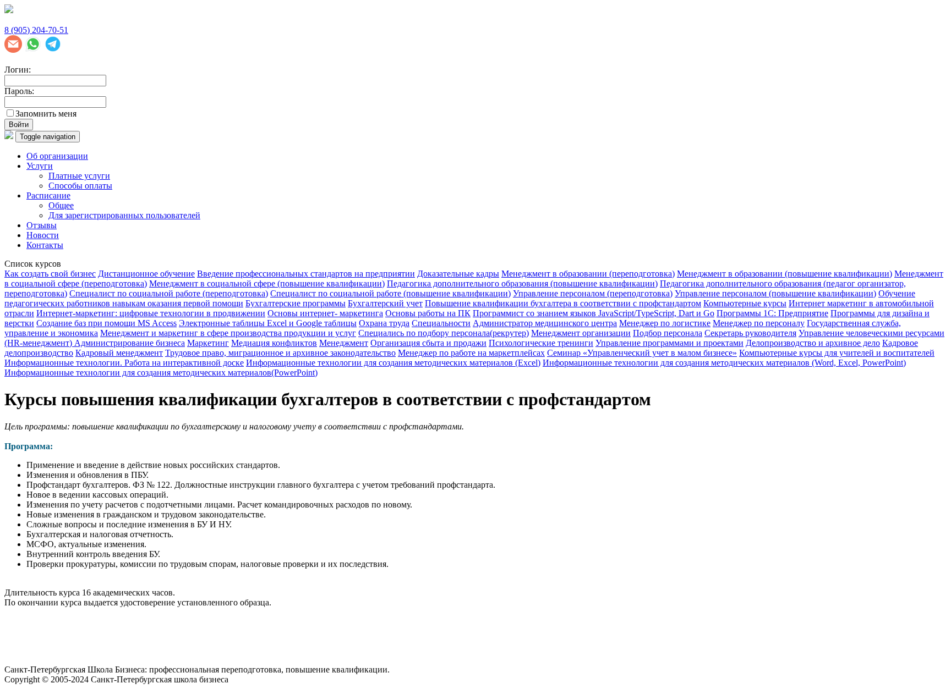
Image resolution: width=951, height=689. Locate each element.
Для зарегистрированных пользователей (124, 215)
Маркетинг (208, 343)
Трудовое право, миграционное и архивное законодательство (280, 352)
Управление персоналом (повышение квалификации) (775, 293)
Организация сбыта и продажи (428, 343)
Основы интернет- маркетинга (325, 313)
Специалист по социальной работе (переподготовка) (168, 293)
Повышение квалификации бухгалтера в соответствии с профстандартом (563, 303)
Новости (42, 235)
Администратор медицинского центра (545, 323)
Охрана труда (384, 323)
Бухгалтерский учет (385, 303)
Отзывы (41, 225)
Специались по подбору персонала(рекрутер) (443, 333)
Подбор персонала (667, 333)
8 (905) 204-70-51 (36, 30)
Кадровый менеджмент (119, 352)
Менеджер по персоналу (759, 323)
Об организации (57, 156)
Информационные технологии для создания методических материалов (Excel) (393, 362)
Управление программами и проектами (669, 343)
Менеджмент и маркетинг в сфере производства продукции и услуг (228, 333)
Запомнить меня (45, 113)
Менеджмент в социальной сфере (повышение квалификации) (267, 283)
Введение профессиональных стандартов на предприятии (306, 273)
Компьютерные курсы (744, 303)
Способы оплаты (80, 185)
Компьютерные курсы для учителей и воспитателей (836, 352)
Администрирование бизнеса (129, 343)
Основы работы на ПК (428, 313)
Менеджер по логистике (664, 323)
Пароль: (19, 91)
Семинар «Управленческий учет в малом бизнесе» (642, 352)
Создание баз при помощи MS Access (106, 323)
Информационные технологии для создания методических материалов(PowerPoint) (161, 372)
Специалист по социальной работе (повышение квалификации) (390, 293)
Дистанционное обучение (146, 273)
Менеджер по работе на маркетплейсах (471, 352)
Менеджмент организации (581, 333)
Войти (19, 124)
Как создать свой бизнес (50, 273)
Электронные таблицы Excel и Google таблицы (268, 323)
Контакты (44, 245)
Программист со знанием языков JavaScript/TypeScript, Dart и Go (593, 313)
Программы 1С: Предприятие (772, 313)
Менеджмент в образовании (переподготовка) (588, 273)
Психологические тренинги (541, 343)
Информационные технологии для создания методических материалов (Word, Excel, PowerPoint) (724, 362)
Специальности (441, 323)
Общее (61, 205)
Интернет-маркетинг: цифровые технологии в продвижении (150, 313)
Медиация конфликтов (274, 343)
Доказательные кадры (458, 273)
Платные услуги (79, 175)
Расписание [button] (48, 195)
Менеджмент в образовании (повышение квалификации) (784, 273)
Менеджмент (343, 343)
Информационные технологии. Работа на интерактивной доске (124, 362)
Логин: (17, 69)
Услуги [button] (39, 165)
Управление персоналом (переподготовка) (593, 293)
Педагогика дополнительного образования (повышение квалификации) (522, 283)
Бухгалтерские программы (295, 303)
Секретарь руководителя (750, 333)
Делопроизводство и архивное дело (813, 343)
